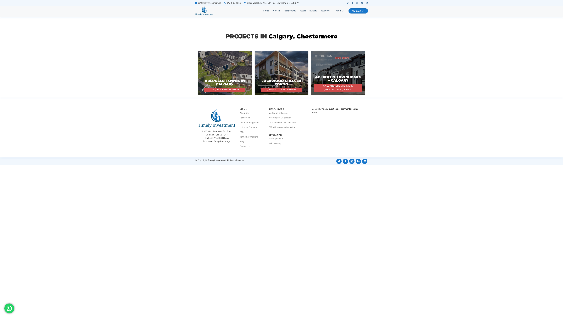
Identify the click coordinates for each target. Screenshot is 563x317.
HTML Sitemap (276, 139)
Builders (313, 10)
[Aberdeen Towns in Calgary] (225, 73)
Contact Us (245, 146)
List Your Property (248, 127)
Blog (242, 141)
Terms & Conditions (249, 137)
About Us (340, 10)
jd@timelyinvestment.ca (209, 3)
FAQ (242, 132)
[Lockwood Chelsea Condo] (281, 73)
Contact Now (358, 11)
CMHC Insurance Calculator (282, 127)
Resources (325, 10)
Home (266, 10)
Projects (276, 10)
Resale (303, 10)
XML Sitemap (275, 143)
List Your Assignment (250, 123)
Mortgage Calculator (278, 113)
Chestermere (317, 36)
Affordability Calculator (280, 118)
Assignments (290, 10)
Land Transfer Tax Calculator (282, 123)
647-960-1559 (234, 3)
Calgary (281, 36)
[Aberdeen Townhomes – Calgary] (338, 83)
